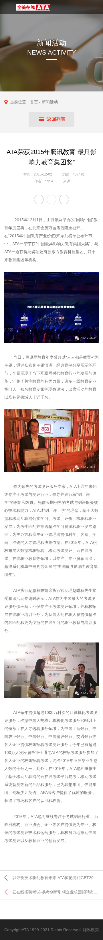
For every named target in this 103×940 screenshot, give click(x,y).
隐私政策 (91, 929)
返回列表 (56, 119)
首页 (34, 102)
